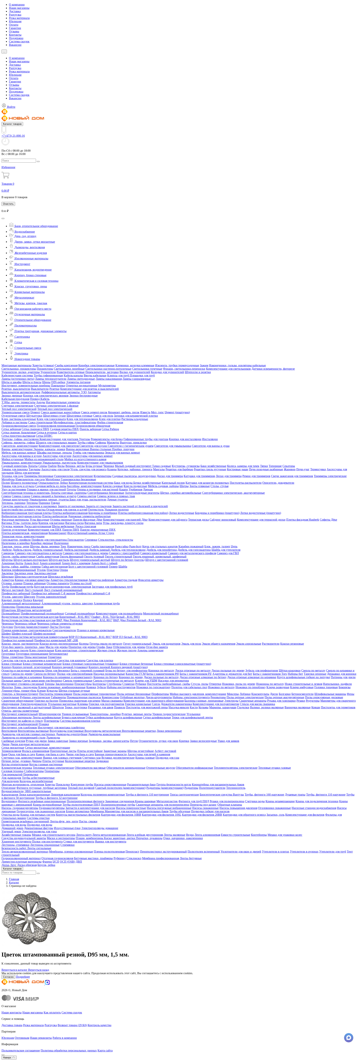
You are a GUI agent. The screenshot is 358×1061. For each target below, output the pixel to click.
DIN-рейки (58, 382)
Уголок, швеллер (12, 596)
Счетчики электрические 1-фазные (56, 405)
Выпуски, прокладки (133, 442)
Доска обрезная (27, 865)
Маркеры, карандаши (222, 707)
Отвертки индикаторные (82, 385)
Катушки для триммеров (199, 476)
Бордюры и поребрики (102, 512)
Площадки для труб (142, 375)
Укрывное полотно (116, 509)
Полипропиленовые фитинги (85, 801)
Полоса (27, 600)
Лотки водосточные (181, 512)
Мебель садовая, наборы (163, 486)
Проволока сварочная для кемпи (80, 700)
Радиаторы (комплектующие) (165, 787)
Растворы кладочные (134, 419)
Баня (4, 754)
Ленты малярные (174, 834)
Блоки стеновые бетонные (136, 663)
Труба (5, 586)
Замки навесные (58, 740)
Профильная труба (21, 586)
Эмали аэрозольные (248, 643)
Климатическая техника (16, 767)
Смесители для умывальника (172, 445)
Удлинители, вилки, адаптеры (20, 372)
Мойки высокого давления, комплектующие (198, 694)
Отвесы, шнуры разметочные (20, 710)
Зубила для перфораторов (261, 670)
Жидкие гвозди (126, 650)
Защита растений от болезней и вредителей (140, 506)
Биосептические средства (216, 794)
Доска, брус (8, 865)
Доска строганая (85, 526)
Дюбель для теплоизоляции (128, 549)
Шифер (6, 633)
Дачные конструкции (15, 499)
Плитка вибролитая (54, 516)
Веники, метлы (75, 466)
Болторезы (99, 683)
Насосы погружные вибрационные (169, 808)
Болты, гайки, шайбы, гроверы (21, 566)
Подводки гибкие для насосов (210, 811)
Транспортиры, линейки (105, 714)
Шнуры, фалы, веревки (45, 546)
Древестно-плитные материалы (21, 861)
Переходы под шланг (203, 804)
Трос (63, 546)
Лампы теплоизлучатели (50, 378)
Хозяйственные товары (16, 834)
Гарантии (15, 28)
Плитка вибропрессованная (70, 512)
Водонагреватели (12, 791)
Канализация (9, 794)
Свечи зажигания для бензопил (42, 680)
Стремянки (67, 844)
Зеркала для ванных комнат (122, 452)
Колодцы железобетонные (36, 781)
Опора (64, 569)
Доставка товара (11, 1025)
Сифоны (100, 442)
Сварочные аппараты (252, 700)
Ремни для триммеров (256, 476)
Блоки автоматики (78, 811)
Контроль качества (99, 1025)
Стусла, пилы (199, 683)
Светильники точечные (147, 368)
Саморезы (7, 553)
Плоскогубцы (83, 683)
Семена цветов (86, 496)
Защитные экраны (115, 751)
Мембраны (97, 811)
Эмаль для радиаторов (166, 643)
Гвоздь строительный (118, 556)
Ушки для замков (228, 740)
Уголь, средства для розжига (88, 469)
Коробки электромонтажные (96, 365)
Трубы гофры (86, 442)
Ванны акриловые (78, 449)
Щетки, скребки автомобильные (180, 492)
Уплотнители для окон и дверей (241, 851)
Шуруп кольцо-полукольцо (30, 559)
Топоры (50, 683)
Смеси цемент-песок (94, 412)
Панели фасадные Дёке (87, 519)
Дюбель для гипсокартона (194, 549)
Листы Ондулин (60, 626)
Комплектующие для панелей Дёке (125, 519)
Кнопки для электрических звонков (46, 395)
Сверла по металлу (313, 670)
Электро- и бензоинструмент (19, 694)
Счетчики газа (91, 757)
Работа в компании (65, 1037)
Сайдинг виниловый (223, 519)
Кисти (194, 707)
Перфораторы (160, 694)
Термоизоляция (11, 751)
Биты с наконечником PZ (196, 673)
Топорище (275, 466)
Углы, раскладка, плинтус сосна (123, 523)
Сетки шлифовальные (157, 717)
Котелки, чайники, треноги (134, 469)
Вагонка (7, 523)
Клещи (41, 690)
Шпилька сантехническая (31, 576)
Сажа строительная (40, 422)
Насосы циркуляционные (110, 784)
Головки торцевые (326, 687)
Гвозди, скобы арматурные (18, 556)
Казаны (112, 469)
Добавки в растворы (14, 422)
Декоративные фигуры (38, 828)
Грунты (71, 489)
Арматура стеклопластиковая (69, 580)
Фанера (47, 861)
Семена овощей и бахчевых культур (53, 496)
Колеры (84, 643)
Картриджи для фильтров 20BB (202, 814)
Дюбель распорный (76, 549)
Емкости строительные (235, 834)
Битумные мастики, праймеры (93, 858)
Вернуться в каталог (14, 969)
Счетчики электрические (17, 405)
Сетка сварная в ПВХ (35, 429)
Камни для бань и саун (50, 754)
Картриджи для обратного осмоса (244, 814)
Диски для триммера (170, 476)
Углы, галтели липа (25, 523)
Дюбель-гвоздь (22, 549)
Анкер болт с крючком (76, 563)
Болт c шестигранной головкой (88, 566)
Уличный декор (11, 831)
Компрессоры (110, 697)
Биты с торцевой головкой (88, 670)
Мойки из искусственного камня (85, 459)
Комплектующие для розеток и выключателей (89, 388)
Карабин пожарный (191, 546)
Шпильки (7, 576)
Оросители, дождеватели (278, 482)
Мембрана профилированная (160, 858)
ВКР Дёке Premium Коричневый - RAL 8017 (84, 620)
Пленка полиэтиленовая (109, 851)
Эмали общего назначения (218, 643)
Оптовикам (22, 1037)
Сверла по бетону (45, 673)
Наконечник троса (78, 546)
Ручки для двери (36, 740)
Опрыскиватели (48, 482)
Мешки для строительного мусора (53, 834)
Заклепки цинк (23, 573)
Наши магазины (19, 7)
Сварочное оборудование (17, 700)
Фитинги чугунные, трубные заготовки (41, 787)
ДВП (79, 861)
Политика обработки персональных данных (69, 1050)
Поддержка (16, 38)
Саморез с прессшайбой (124, 553)
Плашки (44, 724)
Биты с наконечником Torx (270, 673)
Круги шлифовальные (128, 717)
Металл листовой (12, 590)
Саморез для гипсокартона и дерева (85, 553)
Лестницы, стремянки (15, 844)
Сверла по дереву (22, 673)
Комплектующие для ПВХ (45, 529)
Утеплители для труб (332, 851)
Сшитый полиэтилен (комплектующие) (120, 787)
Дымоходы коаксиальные (104, 734)
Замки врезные (78, 740)
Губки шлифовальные (99, 717)
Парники (44, 502)
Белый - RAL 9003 (128, 616)
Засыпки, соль (275, 814)
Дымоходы (53, 737)
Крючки (184, 740)
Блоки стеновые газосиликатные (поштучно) (182, 663)
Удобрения (135, 489)
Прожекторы (45, 368)
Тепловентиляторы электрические (235, 767)
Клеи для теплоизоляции (82, 419)
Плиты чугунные (53, 761)
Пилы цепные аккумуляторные (284, 697)
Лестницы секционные (45, 844)
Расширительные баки (141, 784)
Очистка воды (10, 814)
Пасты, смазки (88, 821)
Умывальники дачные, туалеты (49, 499)
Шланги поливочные (24, 482)
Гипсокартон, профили (16, 539)
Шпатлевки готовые (79, 415)
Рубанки (140, 683)
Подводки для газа (167, 757)
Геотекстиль (96, 509)
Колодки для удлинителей (167, 372)
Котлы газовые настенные (46, 764)
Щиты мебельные (63, 526)
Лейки (64, 482)
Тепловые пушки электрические (53, 767)
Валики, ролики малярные (267, 707)
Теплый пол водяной (81, 787)
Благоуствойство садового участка (23, 509)
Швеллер (29, 596)
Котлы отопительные (15, 764)
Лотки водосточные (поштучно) (260, 512)
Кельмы (203, 707)
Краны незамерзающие (280, 801)
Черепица (7, 623)
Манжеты (113, 442)
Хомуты (50, 784)
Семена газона (21, 496)
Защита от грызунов (99, 506)
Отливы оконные (61, 519)
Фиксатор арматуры (151, 580)
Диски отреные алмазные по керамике (251, 677)
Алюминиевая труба (107, 603)
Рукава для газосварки (281, 700)
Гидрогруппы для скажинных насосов (41, 811)
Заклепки (7, 573)
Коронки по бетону (105, 677)
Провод (35, 398)
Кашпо (123, 489)
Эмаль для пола (191, 643)
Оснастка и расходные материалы (23, 670)
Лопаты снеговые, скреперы (69, 492)
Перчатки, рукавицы (149, 838)
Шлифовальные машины (330, 694)
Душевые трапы (295, 794)
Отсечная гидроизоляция (57, 858)
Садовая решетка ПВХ (64, 429)
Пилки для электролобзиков (75, 673)
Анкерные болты (12, 563)
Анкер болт (31, 563)
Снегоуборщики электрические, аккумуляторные (233, 492)
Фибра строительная (110, 422)
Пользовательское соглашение (20, 1050)
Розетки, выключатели (15, 388)
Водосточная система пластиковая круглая (28, 620)
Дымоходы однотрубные (71, 734)
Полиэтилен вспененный (204, 851)
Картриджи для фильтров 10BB (121, 814)
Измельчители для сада (30, 479)
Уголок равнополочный (51, 596)
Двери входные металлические (30, 744)
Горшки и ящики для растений (46, 489)
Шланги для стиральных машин (56, 442)
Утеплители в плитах (275, 851)
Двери (5, 744)
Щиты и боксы (31, 382)
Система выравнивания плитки (80, 720)
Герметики (55, 657)
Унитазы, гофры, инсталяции (20, 439)
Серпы (42, 466)
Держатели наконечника (176, 704)
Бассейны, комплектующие (84, 486)
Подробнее (23, 976)
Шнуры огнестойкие (140, 751)
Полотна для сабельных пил (189, 687)
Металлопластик (167, 801)
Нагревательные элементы (63, 402)
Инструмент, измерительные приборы (25, 385)
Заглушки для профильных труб (112, 586)
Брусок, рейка (46, 865)
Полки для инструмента (47, 841)
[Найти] (38, 161)
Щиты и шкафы (11, 382)
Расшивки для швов (100, 707)
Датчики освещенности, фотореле (273, 368)
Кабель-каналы (73, 375)
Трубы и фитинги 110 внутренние (147, 794)
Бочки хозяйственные (147, 482)
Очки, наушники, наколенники (183, 838)
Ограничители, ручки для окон (158, 740)
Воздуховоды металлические (103, 730)
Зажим (204, 365)
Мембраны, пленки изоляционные (71, 851)
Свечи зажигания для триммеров (292, 476)
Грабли (52, 466)
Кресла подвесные (135, 486)
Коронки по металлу (161, 670)
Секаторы (288, 466)
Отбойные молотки (132, 697)
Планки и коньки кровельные (96, 630)
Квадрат (38, 600)
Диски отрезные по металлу (193, 670)
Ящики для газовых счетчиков (62, 757)
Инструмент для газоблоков (19, 727)
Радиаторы (191, 787)
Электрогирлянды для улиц (39, 831)
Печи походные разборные (266, 469)
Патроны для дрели (343, 677)
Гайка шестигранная (55, 566)
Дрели (274, 694)
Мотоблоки (52, 479)
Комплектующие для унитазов (59, 439)
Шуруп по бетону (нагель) (128, 559)
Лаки (109, 647)
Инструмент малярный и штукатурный (26, 707)
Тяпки (264, 466)
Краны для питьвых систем (37, 814)
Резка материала (19, 18)
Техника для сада (12, 476)
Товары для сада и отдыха (17, 486)
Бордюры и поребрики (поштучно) (217, 512)
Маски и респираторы (61, 838)
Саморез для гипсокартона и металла (38, 553)
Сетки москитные (12, 747)
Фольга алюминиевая (35, 751)
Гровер (113, 566)
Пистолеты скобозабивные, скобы (168, 683)
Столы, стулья (219, 486)
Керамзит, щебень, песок (123, 412)
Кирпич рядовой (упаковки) (70, 667)
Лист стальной (33, 590)
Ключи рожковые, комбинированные (62, 687)
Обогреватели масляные (90, 767)
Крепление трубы (82, 784)
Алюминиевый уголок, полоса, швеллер (67, 603)
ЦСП (56, 861)
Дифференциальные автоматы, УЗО (64, 392)
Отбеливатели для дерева (129, 647)
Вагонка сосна (74, 523)
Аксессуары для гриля (55, 469)
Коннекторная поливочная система (91, 482)
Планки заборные (34, 583)
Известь (145, 412)
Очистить (8, 203)
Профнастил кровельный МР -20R (56, 640)
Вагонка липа (93, 523)
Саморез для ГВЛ (228, 553)
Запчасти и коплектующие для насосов (90, 808)
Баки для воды (123, 482)
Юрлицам (15, 21)
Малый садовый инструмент (133, 466)
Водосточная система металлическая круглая (30, 616)
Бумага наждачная (73, 717)
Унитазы (84, 439)
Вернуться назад (38, 969)
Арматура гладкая (125, 580)
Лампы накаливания (109, 378)
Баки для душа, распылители (88, 499)
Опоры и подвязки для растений (97, 489)
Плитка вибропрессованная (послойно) (143, 512)
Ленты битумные (191, 858)
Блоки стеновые (11, 663)
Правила (119, 707)
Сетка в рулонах (47, 432)
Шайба (122, 566)
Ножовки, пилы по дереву (238, 683)
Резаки (300, 700)
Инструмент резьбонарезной (19, 724)
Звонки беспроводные (83, 395)
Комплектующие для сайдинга (167, 519)
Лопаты (33, 466)
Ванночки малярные (298, 707)
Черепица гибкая (25, 623)
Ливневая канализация (65, 794)
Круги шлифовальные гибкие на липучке (303, 677)
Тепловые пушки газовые (274, 767)
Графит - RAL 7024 (103, 616)
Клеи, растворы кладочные (18, 419)
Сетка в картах (67, 432)
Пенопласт (132, 851)
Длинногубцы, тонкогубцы (18, 690)
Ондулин (7, 626)
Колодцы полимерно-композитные (103, 794)
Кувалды (52, 690)
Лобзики (245, 694)
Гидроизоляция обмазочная (93, 425)
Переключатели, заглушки (102, 372)
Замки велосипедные (203, 740)
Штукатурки (34, 415)
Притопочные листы (63, 751)
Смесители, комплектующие (19, 445)
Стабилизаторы (34, 771)
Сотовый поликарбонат (80, 613)
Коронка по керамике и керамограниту (68, 677)
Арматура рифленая (101, 580)
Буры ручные (94, 466)
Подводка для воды (13, 824)
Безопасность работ (14, 848)
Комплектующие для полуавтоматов (216, 704)
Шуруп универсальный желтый (90, 559)
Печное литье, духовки (16, 761)
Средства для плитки (99, 660)
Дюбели (6, 549)
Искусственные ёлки (67, 828)
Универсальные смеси (15, 412)
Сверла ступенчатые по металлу (113, 680)
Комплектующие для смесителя (59, 445)
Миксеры (233, 694)
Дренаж (148, 489)
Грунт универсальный (137, 643)
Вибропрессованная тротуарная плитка (26, 512)
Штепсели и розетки (198, 372)
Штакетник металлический (34, 610)
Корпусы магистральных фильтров (78, 814)
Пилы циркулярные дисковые (324, 697)
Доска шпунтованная (37, 526)
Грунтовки (8, 653)
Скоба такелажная (102, 546)
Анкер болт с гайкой (104, 563)
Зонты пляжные (199, 486)
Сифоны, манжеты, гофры (18, 442)
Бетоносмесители (302, 694)
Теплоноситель (235, 787)
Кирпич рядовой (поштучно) (129, 667)
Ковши (315, 707)
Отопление (8, 787)
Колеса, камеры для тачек (243, 466)
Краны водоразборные (47, 804)
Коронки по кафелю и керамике (21, 677)
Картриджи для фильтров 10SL (161, 814)
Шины (46, 382)
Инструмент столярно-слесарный (22, 683)
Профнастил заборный (15, 593)
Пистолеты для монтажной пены (147, 707)
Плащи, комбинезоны (90, 838)
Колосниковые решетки (80, 761)
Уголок (41, 569)
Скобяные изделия (13, 740)
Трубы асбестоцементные (38, 777)
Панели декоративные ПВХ (98, 529)
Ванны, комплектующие (17, 449)
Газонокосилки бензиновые (78, 479)
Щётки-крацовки (290, 670)
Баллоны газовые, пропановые (204, 700)
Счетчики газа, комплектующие (21, 757)
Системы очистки (38, 818)
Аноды (40, 402)
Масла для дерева (56, 647)
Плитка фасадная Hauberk (302, 519)
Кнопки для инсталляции (185, 439)
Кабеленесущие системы (17, 375)
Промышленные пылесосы (84, 697)
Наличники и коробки (15, 543)
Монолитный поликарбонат (161, 613)
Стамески (128, 683)
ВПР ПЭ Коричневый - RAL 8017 (90, 637)
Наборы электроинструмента (191, 697)
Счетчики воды (255, 801)
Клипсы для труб (118, 375)
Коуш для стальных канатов (160, 546)
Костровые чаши (237, 469)
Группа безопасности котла (173, 784)
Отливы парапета (58, 583)
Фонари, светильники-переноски (184, 368)
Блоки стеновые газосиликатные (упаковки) (90, 663)
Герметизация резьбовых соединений (25, 821)
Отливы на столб (81, 583)
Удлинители (48, 372)
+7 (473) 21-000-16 (13, 135)
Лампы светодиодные (81, 378)
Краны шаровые (145, 801)
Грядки (55, 502)
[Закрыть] (2, 218)
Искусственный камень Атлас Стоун (90, 533)
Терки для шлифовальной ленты (192, 717)
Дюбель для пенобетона (161, 549)
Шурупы (7, 559)
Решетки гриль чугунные (210, 469)
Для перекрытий (12, 774)
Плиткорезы (51, 720)
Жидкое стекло (106, 650)
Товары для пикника (14, 469)
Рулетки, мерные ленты (137, 714)
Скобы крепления (66, 365)
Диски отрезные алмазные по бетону (203, 677)
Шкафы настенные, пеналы (54, 452)
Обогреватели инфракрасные (194, 767)
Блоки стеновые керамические (42, 663)
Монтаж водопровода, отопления (22, 784)
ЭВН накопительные (37, 791)
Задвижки (102, 761)
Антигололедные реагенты (142, 492)
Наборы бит (295, 673)
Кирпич (6, 667)
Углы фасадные (39, 519)
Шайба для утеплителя (225, 549)
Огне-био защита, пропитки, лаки (23, 647)
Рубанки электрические (35, 697)
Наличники (61, 543)
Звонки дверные (11, 395)
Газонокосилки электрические (73, 476)
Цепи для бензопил (57, 670)
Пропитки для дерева (82, 647)
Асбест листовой (165, 751)
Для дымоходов (11, 777)
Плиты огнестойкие (90, 751)
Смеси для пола (103, 415)
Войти (10, 106)
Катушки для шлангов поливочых (207, 482)
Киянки (91, 687)
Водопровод (9, 801)
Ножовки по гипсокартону (153, 687)
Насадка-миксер (179, 707)
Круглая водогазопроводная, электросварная (62, 586)
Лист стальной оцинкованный (63, 590)
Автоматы (94, 392)
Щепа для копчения (27, 472)
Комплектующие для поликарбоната (119, 613)
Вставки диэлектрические (118, 757)
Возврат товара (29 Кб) (72, 1025)
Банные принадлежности (111, 754)
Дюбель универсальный (47, 549)
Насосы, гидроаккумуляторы (19, 808)
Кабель (44, 398)
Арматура (7, 580)
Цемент (35, 412)
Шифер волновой (44, 633)
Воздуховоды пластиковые (67, 730)
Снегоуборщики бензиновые (105, 492)
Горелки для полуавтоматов (106, 704)
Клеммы (82, 704)
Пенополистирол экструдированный (163, 851)
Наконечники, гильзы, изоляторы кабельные (237, 365)
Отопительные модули (160, 767)
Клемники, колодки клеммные (134, 365)
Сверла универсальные (77, 680)
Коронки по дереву (131, 677)
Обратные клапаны (229, 804)
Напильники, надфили (337, 683)
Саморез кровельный (153, 553)
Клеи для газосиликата (51, 419)
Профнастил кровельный (17, 640)
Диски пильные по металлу (161, 677)
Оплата (13, 24)
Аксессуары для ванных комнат (92, 455)
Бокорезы (345, 687)
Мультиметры (107, 385)
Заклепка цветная (45, 573)
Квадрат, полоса (11, 600)
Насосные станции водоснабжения (314, 808)
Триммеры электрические (330, 476)
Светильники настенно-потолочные (108, 368)
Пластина (53, 569)
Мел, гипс (157, 412)
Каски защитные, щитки (120, 838)
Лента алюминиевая (207, 834)
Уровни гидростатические (169, 714)
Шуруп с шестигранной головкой (166, 559)
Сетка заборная (11, 429)
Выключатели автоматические (20, 392)
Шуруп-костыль (59, 559)
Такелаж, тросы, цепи (15, 546)
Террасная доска (198, 519)
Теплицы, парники (13, 502)
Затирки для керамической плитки (136, 415)
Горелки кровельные (138, 704)
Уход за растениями (13, 489)
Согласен (8, 977)
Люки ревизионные (169, 730)
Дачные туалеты (117, 499)
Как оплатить (52, 1012)
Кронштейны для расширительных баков (218, 784)
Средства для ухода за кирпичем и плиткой (28, 660)
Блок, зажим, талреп (217, 546)
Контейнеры (259, 834)
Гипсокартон (75, 539)
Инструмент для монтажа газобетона (61, 727)
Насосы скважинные (205, 808)
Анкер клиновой (50, 563)
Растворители (271, 643)
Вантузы (238, 794)
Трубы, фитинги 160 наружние (264, 794)
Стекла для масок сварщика (257, 704)
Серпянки (91, 539)
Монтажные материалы (16, 365)
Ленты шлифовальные (46, 717)
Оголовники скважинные (274, 808)
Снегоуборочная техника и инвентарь (25, 492)
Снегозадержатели (64, 630)
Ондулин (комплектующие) (31, 626)
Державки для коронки (341, 673)
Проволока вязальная (29, 606)
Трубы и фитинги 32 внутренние (56, 797)
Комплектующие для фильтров (304, 814)
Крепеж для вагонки (51, 523)
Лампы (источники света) (17, 378)
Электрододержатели (33, 704)
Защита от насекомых (72, 506)
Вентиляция (9, 730)
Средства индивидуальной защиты (23, 838)
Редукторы (313, 700)
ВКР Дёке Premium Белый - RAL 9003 (137, 620)
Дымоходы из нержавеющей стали (23, 737)
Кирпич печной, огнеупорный (31, 667)
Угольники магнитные (62, 704)
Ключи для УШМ (146, 680)
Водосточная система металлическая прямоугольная (34, 637)
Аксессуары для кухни (57, 455)
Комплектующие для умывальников (100, 462)
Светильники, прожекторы (18, 368)
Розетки (54, 388)
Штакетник (9, 610)
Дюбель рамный (100, 549)
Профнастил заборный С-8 (93, 593)
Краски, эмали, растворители (20, 643)
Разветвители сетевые (71, 372)
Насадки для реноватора (173, 680)
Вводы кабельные (95, 375)
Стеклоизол (133, 858)
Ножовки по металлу (221, 687)
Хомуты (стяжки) (43, 365)
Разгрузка (15, 14)
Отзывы (14, 31)
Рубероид (120, 858)
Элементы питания (78, 382)
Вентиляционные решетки (139, 730)
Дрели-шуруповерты (158, 697)
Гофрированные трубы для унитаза (145, 439)
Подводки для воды (39, 824)
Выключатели (40, 388)
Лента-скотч (84, 834)
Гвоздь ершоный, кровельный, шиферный (159, 556)
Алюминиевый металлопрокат (21, 603)
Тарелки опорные (315, 673)
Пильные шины (11, 680)
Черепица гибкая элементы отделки (60, 623)
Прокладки (63, 784)
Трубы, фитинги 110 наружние (326, 794)
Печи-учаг (303, 469)
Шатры (184, 486)
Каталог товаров (12, 124)
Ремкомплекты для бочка (107, 439)
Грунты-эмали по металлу (106, 643)
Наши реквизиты (41, 1037)
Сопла (156, 704)
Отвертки (215, 683)
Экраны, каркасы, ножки (49, 449)
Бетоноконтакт (58, 653)
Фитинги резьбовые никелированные (42, 801)
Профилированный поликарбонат (42, 613)
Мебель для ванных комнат (18, 452)
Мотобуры (8, 479)
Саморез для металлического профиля (192, 553)
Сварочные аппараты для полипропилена (162, 804)
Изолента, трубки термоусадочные (177, 365)
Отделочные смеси (13, 415)
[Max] (47, 983)
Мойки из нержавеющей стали (44, 459)
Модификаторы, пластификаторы (74, 422)
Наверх (7, 1057)
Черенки (108, 466)
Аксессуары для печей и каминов (149, 754)
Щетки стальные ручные (74, 690)
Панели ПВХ (70, 529)
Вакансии (15, 44)
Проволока (8, 606)
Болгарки (285, 694)
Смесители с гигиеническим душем (130, 445)
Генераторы (52, 771)
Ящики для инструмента (110, 841)
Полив (5, 482)
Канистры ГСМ (136, 673)
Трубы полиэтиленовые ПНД (81, 804)
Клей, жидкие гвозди (15, 650)
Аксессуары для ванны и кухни (21, 455)
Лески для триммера (229, 476)
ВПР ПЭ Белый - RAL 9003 (129, 637)
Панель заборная (90, 429)
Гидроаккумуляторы (52, 808)
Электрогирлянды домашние (99, 828)
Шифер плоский (22, 633)
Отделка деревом (12, 526)
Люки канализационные (34, 794)
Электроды (231, 700)
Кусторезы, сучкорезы (186, 466)
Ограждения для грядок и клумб (66, 509)
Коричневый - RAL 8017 (75, 616)
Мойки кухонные (12, 459)
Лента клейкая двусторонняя (144, 834)
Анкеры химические (150, 650)
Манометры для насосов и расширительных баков (137, 811)
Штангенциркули (50, 714)
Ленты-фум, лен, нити (64, 821)
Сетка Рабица (110, 429)
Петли (134, 740)
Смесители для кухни (93, 445)
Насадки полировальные (109, 673)
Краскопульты (260, 694)
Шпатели (58, 707)
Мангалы (159, 469)
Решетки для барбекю (179, 469)
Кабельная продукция (15, 398)
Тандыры (34, 469)
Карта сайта (105, 1050)
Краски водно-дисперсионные (59, 643)
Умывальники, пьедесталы (59, 462)
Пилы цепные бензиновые (134, 694)
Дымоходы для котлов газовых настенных (28, 734)
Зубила (101, 687)
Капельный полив (173, 482)
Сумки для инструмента (78, 841)
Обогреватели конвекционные (125, 767)
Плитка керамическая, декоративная (24, 533)
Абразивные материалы (16, 717)
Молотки (7, 687)
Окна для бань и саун (21, 754)
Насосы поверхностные (131, 808)
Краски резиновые (292, 643)
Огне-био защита (157, 647)
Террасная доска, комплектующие (23, 536)
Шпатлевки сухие (54, 415)
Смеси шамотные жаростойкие (60, 412)
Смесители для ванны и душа (211, 445)
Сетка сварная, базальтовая (18, 432)
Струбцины (114, 683)
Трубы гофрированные (48, 375)
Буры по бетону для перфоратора (126, 670)
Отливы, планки (12, 583)
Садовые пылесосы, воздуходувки (134, 476)
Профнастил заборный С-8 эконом (53, 593)
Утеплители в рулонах (304, 851)
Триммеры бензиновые (39, 476)
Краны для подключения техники (317, 801)
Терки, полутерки (76, 707)
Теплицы (32, 502)
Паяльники (58, 385)
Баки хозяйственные (213, 466)
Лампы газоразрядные (137, 378)
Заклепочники (64, 683)
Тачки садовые (161, 466)
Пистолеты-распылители (246, 482)
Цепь (234, 546)
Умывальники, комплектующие (22, 462)
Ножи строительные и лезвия (303, 683)
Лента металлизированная (109, 834)
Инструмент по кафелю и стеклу (22, 720)
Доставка (15, 11)
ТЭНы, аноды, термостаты (18, 402)
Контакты (15, 34)
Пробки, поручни (123, 449)
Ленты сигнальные (39, 848)
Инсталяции (210, 439)
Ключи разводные (277, 687)
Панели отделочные (14, 529)
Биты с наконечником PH (162, 673)
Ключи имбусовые (302, 687)
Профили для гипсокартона (49, 539)
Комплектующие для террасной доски (261, 519)
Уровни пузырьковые (75, 714)
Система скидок (19, 41)
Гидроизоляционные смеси (18, 425)
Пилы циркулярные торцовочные (94, 694)
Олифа (100, 647)
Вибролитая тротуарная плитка (21, 516)
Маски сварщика (112, 700)
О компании (17, 4)
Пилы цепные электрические (245, 697)
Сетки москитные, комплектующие (47, 747)
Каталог (14, 882)
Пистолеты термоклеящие (55, 694)
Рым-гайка (121, 546)
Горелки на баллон (46, 700)
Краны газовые (145, 757)
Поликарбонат (10, 613)
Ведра (190, 834)
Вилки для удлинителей (135, 372)
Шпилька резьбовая (60, 576)
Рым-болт (135, 546)
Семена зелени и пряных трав (116, 496)
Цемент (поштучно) (177, 412)
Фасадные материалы (15, 519)
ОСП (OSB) (67, 861)
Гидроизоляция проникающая (56, 425)
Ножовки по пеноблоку (250, 687)
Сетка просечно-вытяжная (18, 435)
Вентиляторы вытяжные (33, 730)
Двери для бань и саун (80, 754)
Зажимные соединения (120, 801)
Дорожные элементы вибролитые (89, 516)
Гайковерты (58, 697)
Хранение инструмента (16, 841)
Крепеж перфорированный (18, 569)
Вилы (61, 466)
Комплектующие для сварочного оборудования (153, 700)
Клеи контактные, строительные (75, 650)
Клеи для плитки (110, 419)
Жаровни (290, 469)
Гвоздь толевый (94, 556)
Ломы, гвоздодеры (25, 687)
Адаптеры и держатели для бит (232, 673)
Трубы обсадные (179, 811)
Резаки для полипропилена (227, 801)
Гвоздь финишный (72, 556)
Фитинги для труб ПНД (193, 801)
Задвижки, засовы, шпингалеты (109, 740)
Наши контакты (11, 1012)
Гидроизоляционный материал (21, 858)
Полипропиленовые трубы (118, 804)
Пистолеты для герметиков (338, 707)
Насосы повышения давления (238, 808)
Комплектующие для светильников (228, 368)
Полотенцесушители (212, 787)
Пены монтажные (35, 657)
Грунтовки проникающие (32, 653)
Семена (6, 496)
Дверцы (37, 761)
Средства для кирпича (71, 660)
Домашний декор (12, 828)
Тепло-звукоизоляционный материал (24, 851)
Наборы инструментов (121, 687)
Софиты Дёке (328, 519)
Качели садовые (113, 486)
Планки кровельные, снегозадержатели (26, 630)
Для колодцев (10, 781)
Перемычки (30, 774)
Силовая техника (12, 771)
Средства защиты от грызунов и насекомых (29, 506)
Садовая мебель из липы (50, 486)
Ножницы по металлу (270, 683)
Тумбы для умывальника (88, 452)
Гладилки (243, 707)
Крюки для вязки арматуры (32, 580)
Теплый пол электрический (19, 409)
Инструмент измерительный (19, 714)
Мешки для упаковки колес (285, 834)
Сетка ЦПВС (44, 435)
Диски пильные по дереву (228, 670)
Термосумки (318, 469)
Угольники (193, 714)
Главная (14, 879)
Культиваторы (103, 476)
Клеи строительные (41, 650)
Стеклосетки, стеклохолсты (115, 539)
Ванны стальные (101, 449)
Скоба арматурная (47, 556)
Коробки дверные (42, 543)
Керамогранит (57, 533)
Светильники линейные (69, 368)
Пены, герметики (12, 657)
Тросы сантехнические (184, 794)
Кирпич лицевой (100, 667)
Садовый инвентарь (14, 466)
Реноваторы (218, 697)
